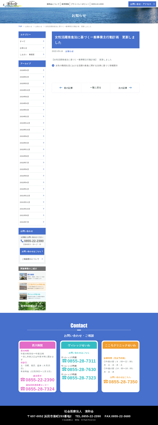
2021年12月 (25, 196)
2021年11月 (25, 202)
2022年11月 (25, 149)
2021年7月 (24, 222)
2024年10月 (25, 90)
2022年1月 (24, 189)
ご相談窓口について (30, 259)
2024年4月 (24, 103)
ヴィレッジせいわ (79, 345)
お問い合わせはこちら (31, 251)
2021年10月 (25, 209)
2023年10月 (25, 130)
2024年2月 (24, 117)
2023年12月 (25, 123)
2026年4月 (24, 70)
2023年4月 (24, 143)
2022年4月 (24, 182)
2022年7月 (24, 163)
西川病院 (37, 345)
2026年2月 (24, 77)
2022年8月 (24, 156)
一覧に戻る (95, 87)
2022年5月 (24, 176)
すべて (22, 41)
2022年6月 (24, 169)
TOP (20, 26)
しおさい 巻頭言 (27, 54)
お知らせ (28, 26)
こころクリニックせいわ (120, 345)
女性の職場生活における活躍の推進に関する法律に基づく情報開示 (87, 65)
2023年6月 (24, 136)
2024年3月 (24, 110)
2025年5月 (24, 83)
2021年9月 (24, 215)
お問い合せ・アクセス (140, 4)
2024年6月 (24, 97)
